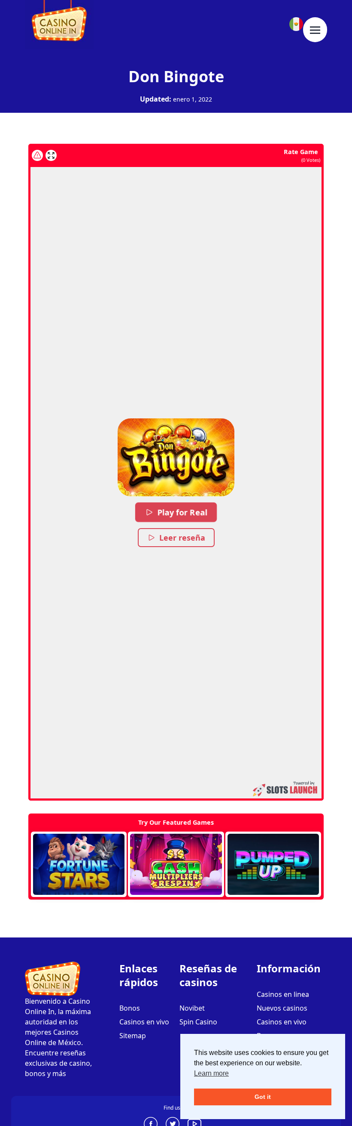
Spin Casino (198, 1022)
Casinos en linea (283, 994)
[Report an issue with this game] (37, 155)
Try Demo (79, 864)
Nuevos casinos (282, 1008)
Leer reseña (182, 537)
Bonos (129, 1008)
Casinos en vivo (144, 1022)
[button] (176, 457)
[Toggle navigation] (315, 29)
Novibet (192, 1008)
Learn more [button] (211, 1073)
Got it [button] (263, 1096)
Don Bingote (176, 76)
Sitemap (132, 1035)
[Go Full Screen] (51, 155)
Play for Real (182, 512)
